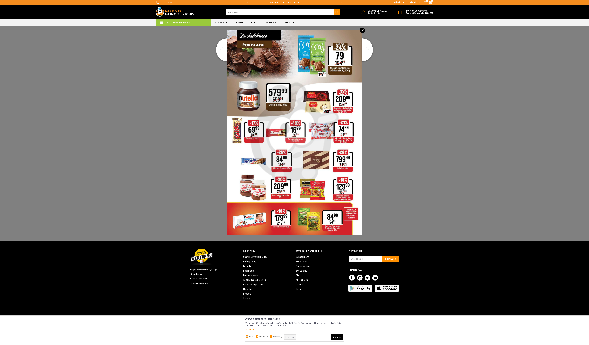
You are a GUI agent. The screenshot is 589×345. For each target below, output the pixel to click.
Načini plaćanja (250, 261)
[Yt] (375, 278)
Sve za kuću (301, 271)
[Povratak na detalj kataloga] (362, 30)
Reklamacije (248, 271)
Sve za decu (301, 261)
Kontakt (247, 294)
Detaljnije (249, 329)
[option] (294, 2)
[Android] (360, 288)
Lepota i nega (302, 257)
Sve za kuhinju (303, 266)
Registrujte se (414, 2)
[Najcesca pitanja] (363, 12)
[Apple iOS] (387, 288)
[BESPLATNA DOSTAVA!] (401, 12)
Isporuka (247, 266)
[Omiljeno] (425, 2)
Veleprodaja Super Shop (254, 280)
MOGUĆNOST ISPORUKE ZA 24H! (294, 2)
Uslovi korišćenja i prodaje (255, 257)
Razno (299, 289)
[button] (283, 12)
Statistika (263, 336)
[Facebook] (352, 278)
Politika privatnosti (252, 275)
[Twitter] (367, 278)
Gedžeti (299, 284)
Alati (298, 275)
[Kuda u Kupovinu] (175, 12)
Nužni (251, 336)
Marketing (248, 289)
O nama (246, 298)
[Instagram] (360, 278)
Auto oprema (302, 280)
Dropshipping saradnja (253, 284)
